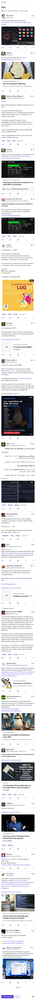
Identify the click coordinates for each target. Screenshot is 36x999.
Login (17, 996)
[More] (34, 47)
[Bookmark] (26, 47)
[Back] (2, 2)
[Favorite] (18, 47)
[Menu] (33, 996)
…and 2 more (23, 505)
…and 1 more (21, 236)
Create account (7, 996)
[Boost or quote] (10, 47)
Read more (4, 478)
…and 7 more (22, 314)
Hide (31, 28)
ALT (32, 232)
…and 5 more (20, 140)
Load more (18, 987)
